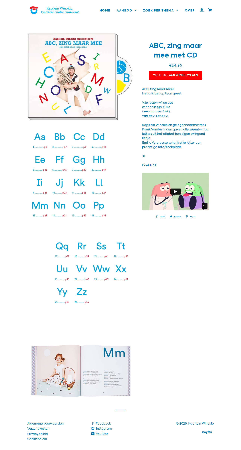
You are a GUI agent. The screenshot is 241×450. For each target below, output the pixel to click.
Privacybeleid (37, 434)
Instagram (103, 428)
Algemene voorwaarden (45, 423)
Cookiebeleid (37, 439)
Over (190, 10)
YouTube (102, 434)
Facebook (103, 423)
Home (105, 10)
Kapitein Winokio (201, 423)
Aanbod (125, 10)
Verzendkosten (38, 428)
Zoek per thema (159, 10)
